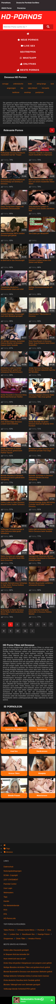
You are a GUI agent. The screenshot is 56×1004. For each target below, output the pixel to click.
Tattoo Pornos (9, 930)
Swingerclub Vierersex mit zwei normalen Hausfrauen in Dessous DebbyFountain (42, 558)
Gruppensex (8, 939)
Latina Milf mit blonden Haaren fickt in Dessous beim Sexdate (41, 530)
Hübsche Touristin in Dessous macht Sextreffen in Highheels (40, 154)
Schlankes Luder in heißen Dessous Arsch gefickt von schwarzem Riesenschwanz (12, 370)
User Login (8, 888)
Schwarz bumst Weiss (25, 930)
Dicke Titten (20, 939)
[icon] (28, 34)
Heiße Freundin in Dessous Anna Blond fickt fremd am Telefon (14, 396)
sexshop (27, 92)
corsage (5, 84)
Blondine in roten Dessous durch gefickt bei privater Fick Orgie (41, 450)
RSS (5, 910)
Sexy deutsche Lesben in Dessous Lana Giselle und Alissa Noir (41, 209)
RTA (5, 914)
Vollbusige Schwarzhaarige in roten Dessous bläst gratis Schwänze (12, 531)
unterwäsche (18, 84)
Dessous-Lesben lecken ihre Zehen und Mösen (40, 261)
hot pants (45, 88)
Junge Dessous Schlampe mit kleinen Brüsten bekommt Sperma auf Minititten (42, 370)
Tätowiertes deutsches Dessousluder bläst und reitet (12, 288)
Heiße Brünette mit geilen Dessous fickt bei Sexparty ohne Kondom (41, 424)
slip (22, 88)
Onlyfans (29, 64)
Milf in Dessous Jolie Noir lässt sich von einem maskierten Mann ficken (41, 182)
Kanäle (6, 901)
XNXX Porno (6, 8)
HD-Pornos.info (10, 918)
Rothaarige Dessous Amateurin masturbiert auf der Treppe (13, 154)
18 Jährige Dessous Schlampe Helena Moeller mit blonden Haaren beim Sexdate (13, 343)
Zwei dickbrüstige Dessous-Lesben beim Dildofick (11, 423)
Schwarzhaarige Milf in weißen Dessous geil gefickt (13, 234)
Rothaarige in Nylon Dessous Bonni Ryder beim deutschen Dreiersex (12, 612)
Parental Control (10, 884)
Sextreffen (28, 52)
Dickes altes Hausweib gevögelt (16, 950)
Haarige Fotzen (44, 934)
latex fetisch (32, 88)
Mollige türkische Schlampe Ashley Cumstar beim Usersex (26, 976)
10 (18, 631)
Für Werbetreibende (11, 906)
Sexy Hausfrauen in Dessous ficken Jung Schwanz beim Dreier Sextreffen (42, 343)
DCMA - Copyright (11, 875)
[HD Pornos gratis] (21, 22)
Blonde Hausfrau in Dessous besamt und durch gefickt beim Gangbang (13, 478)
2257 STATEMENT (11, 880)
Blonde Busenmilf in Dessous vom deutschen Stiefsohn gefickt (28, 972)
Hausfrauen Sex (28, 934)
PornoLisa (21, 8)
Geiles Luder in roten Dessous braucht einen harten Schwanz (13, 503)
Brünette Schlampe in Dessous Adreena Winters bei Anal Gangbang (41, 478)
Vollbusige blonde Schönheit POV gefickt (19, 989)
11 (25, 631)
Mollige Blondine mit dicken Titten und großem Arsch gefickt (27, 967)
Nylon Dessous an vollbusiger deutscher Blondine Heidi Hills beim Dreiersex (12, 558)
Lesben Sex (14, 934)
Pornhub (40, 930)
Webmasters (8, 893)
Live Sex (29, 46)
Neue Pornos (29, 40)
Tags (5, 897)
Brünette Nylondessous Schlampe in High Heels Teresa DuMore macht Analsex (14, 585)
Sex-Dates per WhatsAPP (39, 233)
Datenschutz (8, 867)
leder (30, 84)
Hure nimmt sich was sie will (15, 959)
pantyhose (39, 92)
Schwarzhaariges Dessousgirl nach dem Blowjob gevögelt (12, 315)
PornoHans (6, 3)
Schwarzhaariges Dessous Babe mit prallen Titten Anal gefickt (41, 396)
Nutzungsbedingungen (13, 871)
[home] (29, 845)
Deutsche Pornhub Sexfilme (27, 3)
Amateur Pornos (34, 939)
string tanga (41, 84)
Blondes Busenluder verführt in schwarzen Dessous (41, 584)
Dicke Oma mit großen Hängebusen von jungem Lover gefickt (28, 963)
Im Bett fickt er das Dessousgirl (13, 260)
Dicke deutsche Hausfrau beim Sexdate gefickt (22, 980)
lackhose (15, 92)
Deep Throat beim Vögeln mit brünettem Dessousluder (12, 208)
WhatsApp (29, 58)
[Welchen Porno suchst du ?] (48, 26)
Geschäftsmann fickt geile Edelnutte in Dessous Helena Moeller (40, 612)
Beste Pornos (29, 70)
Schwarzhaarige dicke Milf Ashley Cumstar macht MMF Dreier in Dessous (42, 504)
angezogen (11, 88)
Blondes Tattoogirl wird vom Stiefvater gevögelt (22, 985)
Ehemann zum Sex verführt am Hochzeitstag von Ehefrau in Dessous (13, 182)
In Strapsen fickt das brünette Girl (16, 954)
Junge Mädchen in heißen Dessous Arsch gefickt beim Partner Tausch (11, 451)
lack (52, 84)
